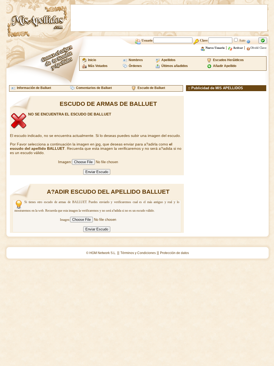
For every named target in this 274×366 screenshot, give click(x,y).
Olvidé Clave (258, 47)
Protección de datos (174, 253)
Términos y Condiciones (138, 253)
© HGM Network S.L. (101, 253)
